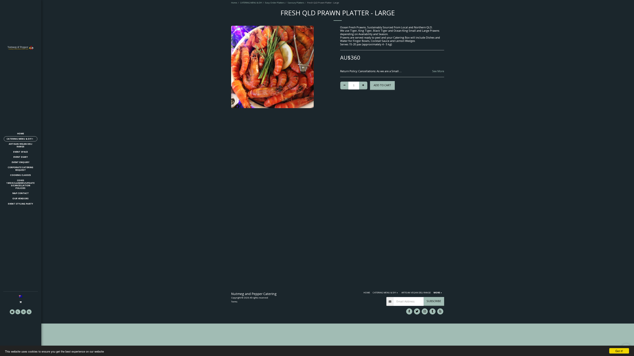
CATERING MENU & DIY (251, 2)
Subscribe (434, 301)
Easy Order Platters (275, 2)
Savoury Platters (296, 2)
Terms (234, 301)
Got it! (619, 351)
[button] (20, 302)
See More (438, 71)
